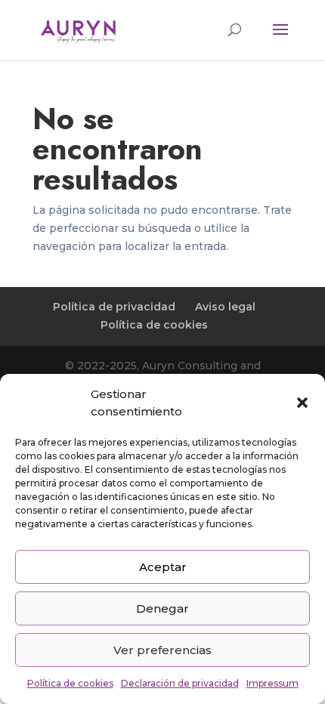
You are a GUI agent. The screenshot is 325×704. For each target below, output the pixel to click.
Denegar (162, 608)
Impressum (272, 683)
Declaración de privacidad (180, 683)
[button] (302, 402)
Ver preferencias (162, 650)
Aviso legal (225, 306)
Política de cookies (70, 683)
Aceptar (163, 567)
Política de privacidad (114, 306)
